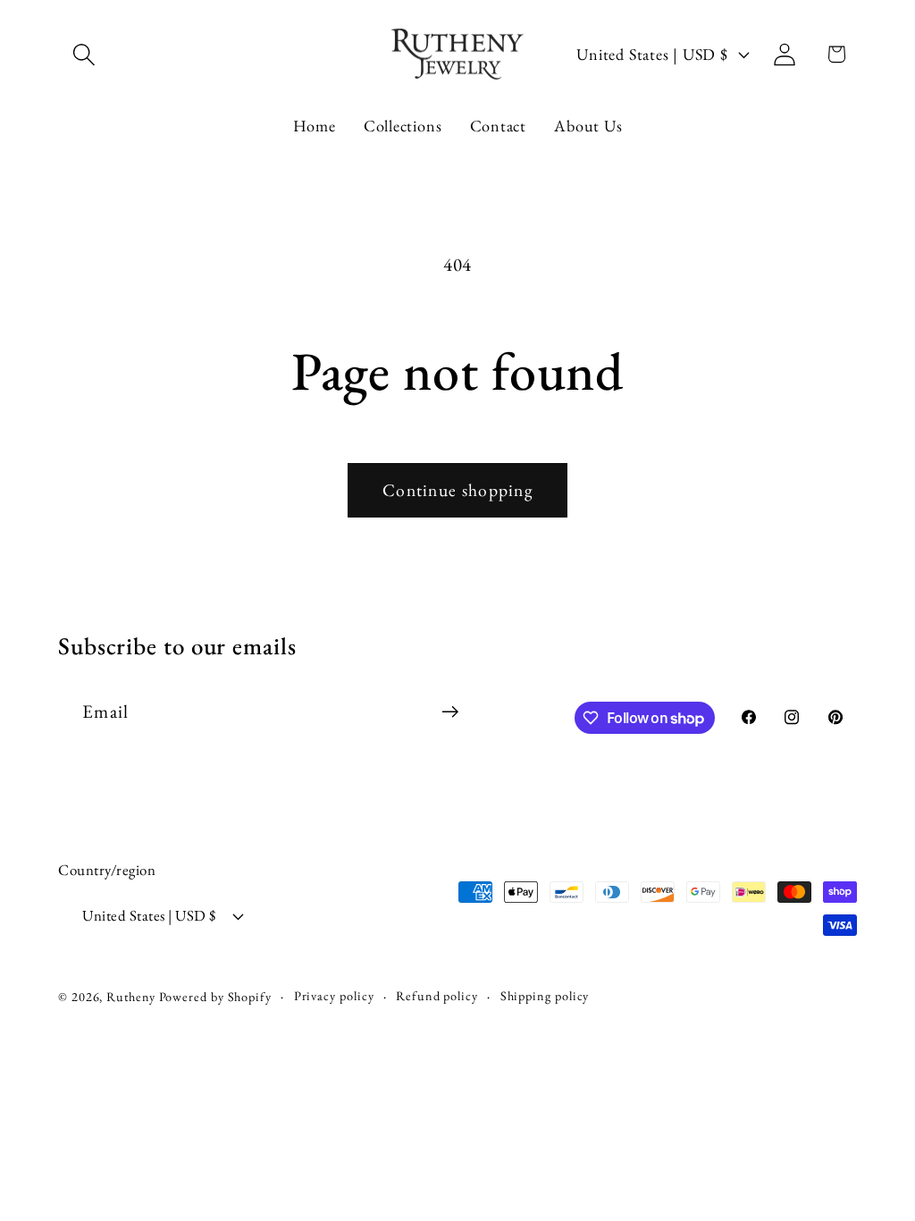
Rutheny (130, 997)
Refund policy (437, 996)
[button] (83, 54)
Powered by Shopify (215, 997)
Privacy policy (334, 996)
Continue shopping (457, 489)
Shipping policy (545, 996)
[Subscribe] (449, 712)
